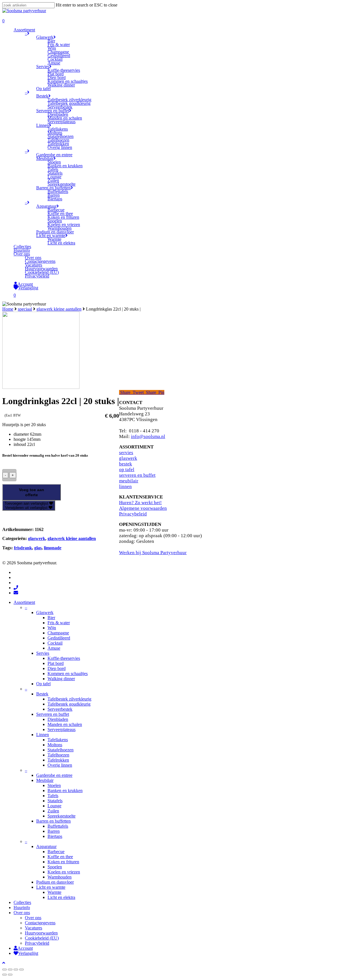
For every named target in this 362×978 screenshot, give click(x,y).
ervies (127, 452)
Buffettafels (58, 826)
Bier (51, 617)
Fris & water (59, 622)
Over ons (22, 912)
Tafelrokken (58, 760)
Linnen (42, 734)
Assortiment (24, 602)
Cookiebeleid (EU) (42, 938)
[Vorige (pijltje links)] (4, 974)
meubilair (128, 480)
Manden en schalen (65, 724)
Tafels (53, 795)
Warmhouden (60, 877)
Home (7, 309)
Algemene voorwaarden (143, 508)
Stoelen (54, 785)
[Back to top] (3, 962)
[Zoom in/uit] (21, 969)
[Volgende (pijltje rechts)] (10, 974)
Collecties (22, 902)
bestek (125, 464)
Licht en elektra (61, 897)
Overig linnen (60, 765)
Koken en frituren (63, 861)
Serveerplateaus (62, 729)
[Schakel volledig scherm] (16, 969)
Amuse (54, 648)
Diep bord (57, 668)
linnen (125, 486)
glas (38, 547)
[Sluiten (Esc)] (4, 969)
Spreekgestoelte (62, 816)
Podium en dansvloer (55, 882)
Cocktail (55, 643)
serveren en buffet (137, 475)
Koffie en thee (60, 856)
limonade (52, 547)
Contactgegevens (40, 922)
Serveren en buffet (52, 714)
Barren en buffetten (53, 821)
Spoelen (55, 866)
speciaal (25, 309)
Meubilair (44, 780)
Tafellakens (58, 739)
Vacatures (33, 927)
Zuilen (53, 810)
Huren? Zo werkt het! (140, 502)
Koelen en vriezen (64, 871)
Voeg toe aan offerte (31, 492)
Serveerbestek (60, 709)
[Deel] (10, 969)
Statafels (55, 800)
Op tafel (43, 683)
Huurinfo (22, 907)
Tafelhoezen (58, 755)
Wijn (52, 627)
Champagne (58, 632)
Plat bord (56, 663)
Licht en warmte (50, 887)
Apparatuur (46, 846)
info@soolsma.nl (148, 436)
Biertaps (55, 836)
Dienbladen (58, 719)
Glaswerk (44, 612)
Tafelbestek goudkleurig (69, 704)
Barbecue (56, 851)
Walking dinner (61, 678)
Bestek (42, 693)
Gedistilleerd (59, 638)
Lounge (54, 805)
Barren (54, 831)
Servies (42, 653)
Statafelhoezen (61, 749)
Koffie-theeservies (64, 658)
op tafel (126, 469)
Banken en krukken (65, 790)
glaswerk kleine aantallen (58, 309)
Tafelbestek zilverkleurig (69, 699)
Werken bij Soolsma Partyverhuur (153, 552)
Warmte (54, 892)
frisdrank (23, 547)
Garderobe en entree (54, 775)
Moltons (55, 744)
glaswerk (36, 538)
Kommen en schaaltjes (68, 673)
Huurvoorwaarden (41, 933)
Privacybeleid (133, 514)
